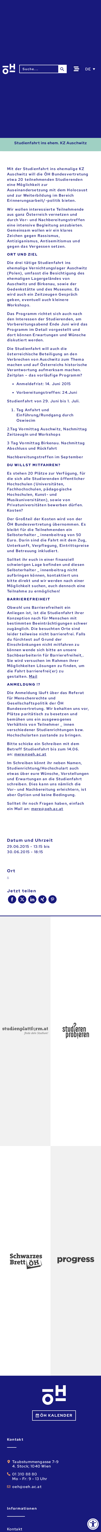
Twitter (22, 899)
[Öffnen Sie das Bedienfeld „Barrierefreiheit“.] (93, 1524)
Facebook (12, 899)
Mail (33, 676)
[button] (76, 69)
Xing (42, 899)
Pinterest (52, 899)
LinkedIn (32, 899)
